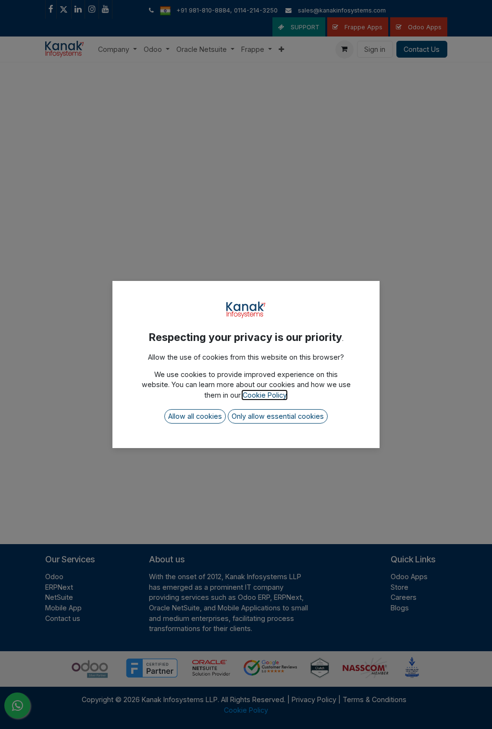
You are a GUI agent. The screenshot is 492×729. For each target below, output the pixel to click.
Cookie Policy (264, 395)
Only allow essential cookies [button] (278, 416)
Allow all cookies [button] (195, 416)
